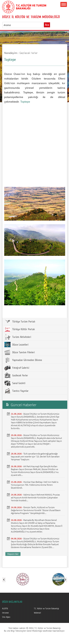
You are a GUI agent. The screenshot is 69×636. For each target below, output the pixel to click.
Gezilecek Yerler (28, 53)
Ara (47, 25)
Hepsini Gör (13, 553)
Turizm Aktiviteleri (21, 337)
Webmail (37, 613)
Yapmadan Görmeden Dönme (27, 360)
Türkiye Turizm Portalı (23, 321)
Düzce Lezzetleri (20, 344)
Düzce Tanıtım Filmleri (23, 352)
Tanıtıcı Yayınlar (20, 390)
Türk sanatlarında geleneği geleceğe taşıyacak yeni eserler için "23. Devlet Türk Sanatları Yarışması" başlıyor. (35, 456)
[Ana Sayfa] (24, 6)
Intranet (5, 613)
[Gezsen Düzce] (58, 579)
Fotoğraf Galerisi (20, 367)
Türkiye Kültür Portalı (23, 329)
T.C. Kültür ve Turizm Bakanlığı (46, 609)
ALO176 (5, 609)
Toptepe (25, 101)
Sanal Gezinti (18, 383)
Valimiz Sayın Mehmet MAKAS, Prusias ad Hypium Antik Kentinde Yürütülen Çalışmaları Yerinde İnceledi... (35, 497)
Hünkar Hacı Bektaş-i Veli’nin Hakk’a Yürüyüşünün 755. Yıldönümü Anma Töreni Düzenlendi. (34, 484)
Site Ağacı (6, 617)
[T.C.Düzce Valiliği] (22, 579)
